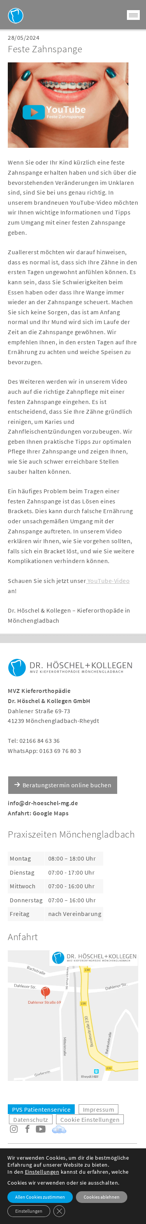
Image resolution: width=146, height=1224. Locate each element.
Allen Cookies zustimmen (40, 1197)
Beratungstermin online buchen (67, 785)
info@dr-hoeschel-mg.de (43, 803)
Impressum (98, 1109)
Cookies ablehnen (102, 1197)
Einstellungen (42, 1171)
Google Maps (51, 813)
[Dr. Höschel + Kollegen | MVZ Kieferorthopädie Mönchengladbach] (70, 669)
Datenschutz (30, 1119)
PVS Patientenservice (41, 1109)
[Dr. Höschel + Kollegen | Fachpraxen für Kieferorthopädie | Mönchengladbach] (16, 16)
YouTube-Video (108, 581)
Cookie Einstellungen (90, 1119)
